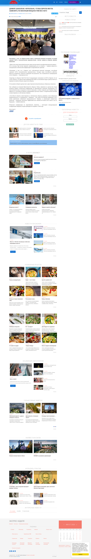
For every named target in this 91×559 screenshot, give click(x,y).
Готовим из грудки (13, 345)
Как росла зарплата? (39, 157)
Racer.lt (66, 546)
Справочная (14, 538)
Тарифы (21, 538)
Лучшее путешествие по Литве (17, 455)
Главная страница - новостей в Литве (17, 5)
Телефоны (30, 538)
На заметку (29, 529)
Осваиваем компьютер (31, 207)
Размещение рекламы (23, 523)
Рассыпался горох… (30, 299)
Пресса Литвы (38, 533)
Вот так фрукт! (29, 326)
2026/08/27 (36, 153)
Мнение (36, 529)
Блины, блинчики (46, 299)
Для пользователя (70, 112)
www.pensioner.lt (62, 545)
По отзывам (12, 511)
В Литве (29, 5)
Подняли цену (37, 172)
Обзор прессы (15, 533)
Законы (45, 538)
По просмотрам (25, 511)
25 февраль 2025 (21, 13)
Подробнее (37, 163)
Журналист (22, 156)
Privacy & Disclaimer (31, 555)
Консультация (14, 156)
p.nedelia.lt (68, 545)
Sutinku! (80, 554)
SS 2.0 (19, 556)
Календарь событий (15, 472)
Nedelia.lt (11, 523)
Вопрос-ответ (49, 529)
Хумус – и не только (30, 280)
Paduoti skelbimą (72, 2)
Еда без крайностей (47, 280)
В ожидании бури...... (30, 416)
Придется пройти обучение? (49, 207)
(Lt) (78, 1)
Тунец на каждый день (14, 280)
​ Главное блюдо (29, 345)
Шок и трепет (13, 379)
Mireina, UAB (54, 555)
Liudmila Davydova (13, 13)
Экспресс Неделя (13, 267)
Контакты (16, 523)
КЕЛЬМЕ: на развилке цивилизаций (42, 455)
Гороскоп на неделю (65, 84)
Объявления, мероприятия (18, 365)
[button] (11, 410)
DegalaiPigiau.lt (62, 546)
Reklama (66, 2)
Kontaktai (61, 2)
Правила (37, 538)
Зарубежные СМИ (27, 533)
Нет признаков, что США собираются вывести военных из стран (50, 135)
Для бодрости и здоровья (48, 326)
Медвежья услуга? (14, 207)
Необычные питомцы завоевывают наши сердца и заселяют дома (49, 388)
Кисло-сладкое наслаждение (49, 345)
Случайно (19, 511)
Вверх (70, 546)
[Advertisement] (33, 190)
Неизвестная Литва (15, 441)
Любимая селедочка (14, 326)
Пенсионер (14, 227)
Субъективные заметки (19, 403)
